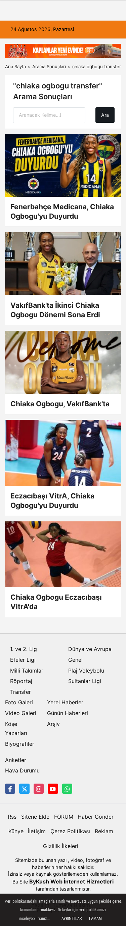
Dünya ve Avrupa (90, 649)
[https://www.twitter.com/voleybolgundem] (24, 789)
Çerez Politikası (70, 831)
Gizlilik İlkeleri (60, 846)
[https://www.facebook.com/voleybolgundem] (10, 789)
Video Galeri (20, 713)
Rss (12, 816)
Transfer (20, 691)
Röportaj (21, 681)
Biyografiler (19, 743)
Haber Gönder (96, 816)
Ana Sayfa (15, 66)
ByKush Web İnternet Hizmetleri (71, 881)
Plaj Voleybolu (86, 670)
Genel (75, 659)
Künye (16, 831)
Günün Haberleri (67, 713)
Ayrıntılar (71, 918)
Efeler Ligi (23, 659)
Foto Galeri (19, 702)
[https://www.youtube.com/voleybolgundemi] (53, 789)
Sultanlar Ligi (84, 681)
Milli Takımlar (26, 670)
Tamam (95, 918)
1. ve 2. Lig (23, 649)
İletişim (37, 831)
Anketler (15, 760)
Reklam (104, 831)
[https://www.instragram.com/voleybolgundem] (39, 789)
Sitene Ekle (35, 816)
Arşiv (53, 723)
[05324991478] (67, 789)
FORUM (63, 816)
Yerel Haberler (65, 702)
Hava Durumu (22, 770)
